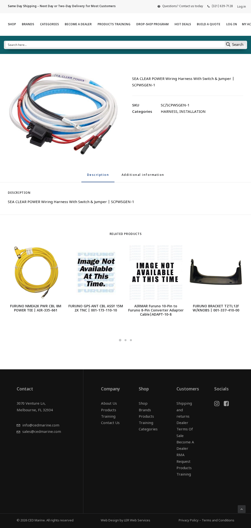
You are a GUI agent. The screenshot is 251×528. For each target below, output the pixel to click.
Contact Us (110, 423)
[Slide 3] (131, 340)
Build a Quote (208, 24)
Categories (49, 24)
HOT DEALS (183, 24)
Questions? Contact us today (182, 6)
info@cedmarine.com (40, 425)
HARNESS (169, 112)
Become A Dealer (78, 24)
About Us (109, 403)
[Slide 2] (125, 340)
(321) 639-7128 (222, 6)
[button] (63, 113)
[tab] (143, 177)
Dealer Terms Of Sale (184, 429)
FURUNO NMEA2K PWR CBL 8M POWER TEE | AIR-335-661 (35, 308)
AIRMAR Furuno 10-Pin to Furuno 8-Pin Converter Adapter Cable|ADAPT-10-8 (156, 310)
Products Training (114, 24)
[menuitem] (180, 6)
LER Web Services (137, 520)
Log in (241, 7)
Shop (12, 24)
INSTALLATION (192, 112)
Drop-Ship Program (152, 24)
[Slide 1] (120, 340)
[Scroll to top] (242, 509)
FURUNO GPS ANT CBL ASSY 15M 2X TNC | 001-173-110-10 (95, 308)
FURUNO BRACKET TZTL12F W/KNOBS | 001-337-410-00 (216, 308)
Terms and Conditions (218, 520)
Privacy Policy (189, 520)
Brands (28, 24)
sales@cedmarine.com (41, 432)
